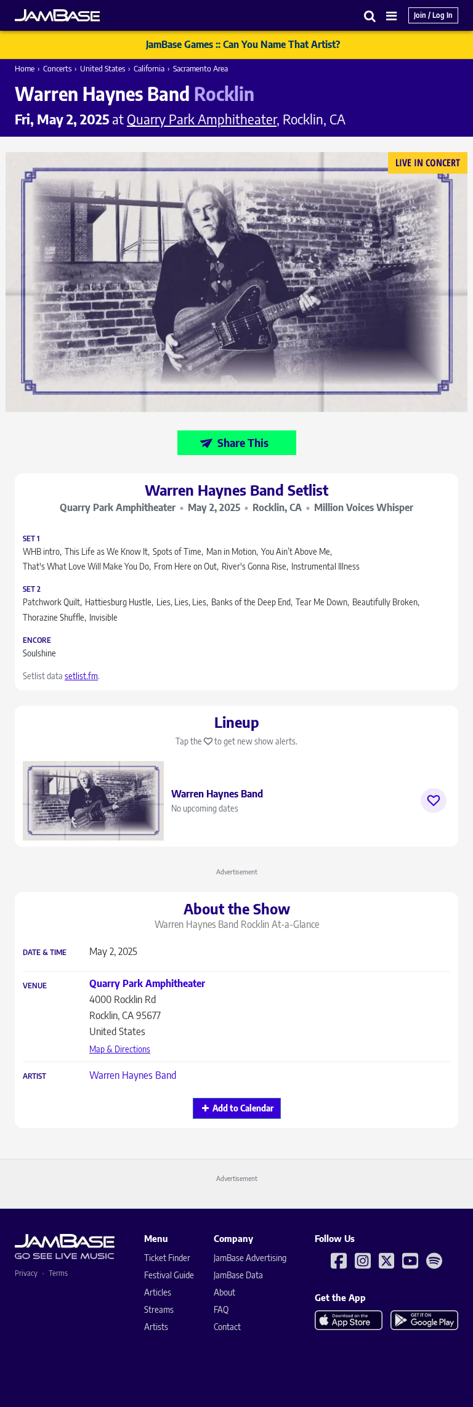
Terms (58, 1273)
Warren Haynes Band (132, 1075)
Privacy (26, 1273)
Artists (156, 1326)
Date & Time (45, 952)
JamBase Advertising (250, 1257)
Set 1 (31, 538)
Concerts (57, 68)
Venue (35, 986)
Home (24, 68)
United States (102, 68)
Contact (227, 1326)
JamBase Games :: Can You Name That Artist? (243, 44)
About (224, 1292)
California (149, 68)
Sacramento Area (200, 68)
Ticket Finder (167, 1257)
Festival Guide (169, 1275)
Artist (34, 1076)
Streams (159, 1309)
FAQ (221, 1309)
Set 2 (32, 589)
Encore (37, 640)
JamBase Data (238, 1275)
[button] (370, 16)
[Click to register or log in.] (434, 800)
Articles (157, 1292)
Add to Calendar (242, 1108)
